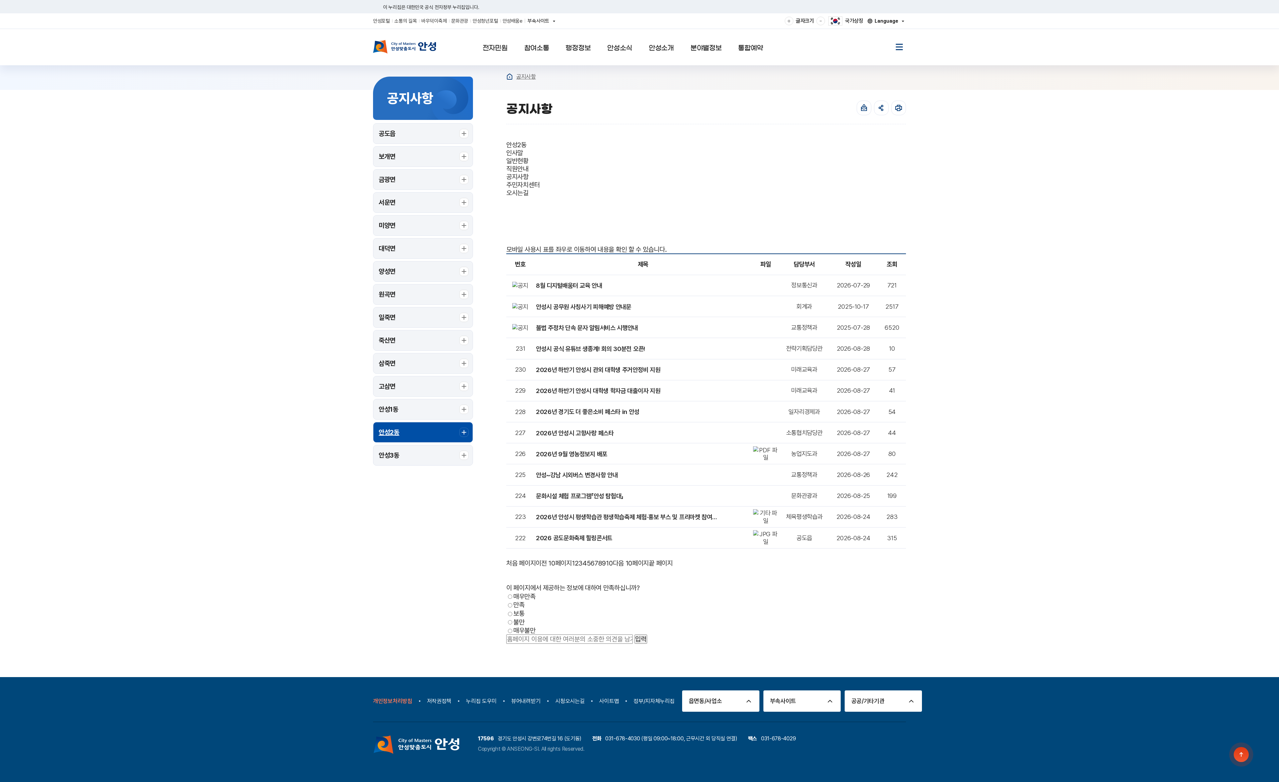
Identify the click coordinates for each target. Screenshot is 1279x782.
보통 (518, 613)
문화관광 (459, 21)
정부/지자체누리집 (654, 701)
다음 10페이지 (631, 563)
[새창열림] (898, 108)
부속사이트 (540, 23)
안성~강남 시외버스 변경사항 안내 (577, 475)
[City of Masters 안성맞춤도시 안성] (404, 47)
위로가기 (1241, 754)
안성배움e (513, 21)
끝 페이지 (661, 563)
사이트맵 (609, 701)
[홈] (509, 76)
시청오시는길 (570, 701)
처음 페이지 (521, 563)
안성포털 (381, 21)
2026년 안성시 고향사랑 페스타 (575, 433)
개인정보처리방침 (392, 701)
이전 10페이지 (554, 563)
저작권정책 (439, 701)
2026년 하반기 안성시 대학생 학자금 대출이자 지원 (598, 390)
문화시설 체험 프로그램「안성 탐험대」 (580, 496)
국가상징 (854, 21)
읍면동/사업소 (705, 700)
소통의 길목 (405, 21)
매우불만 (524, 630)
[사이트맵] (899, 47)
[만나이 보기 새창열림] (864, 108)
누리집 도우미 (481, 701)
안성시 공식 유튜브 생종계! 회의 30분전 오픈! (590, 348)
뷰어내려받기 (526, 701)
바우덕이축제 (434, 21)
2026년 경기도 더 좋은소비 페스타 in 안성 (587, 411)
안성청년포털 (485, 21)
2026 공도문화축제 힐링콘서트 (574, 538)
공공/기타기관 (868, 700)
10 (609, 563)
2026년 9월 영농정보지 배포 (571, 454)
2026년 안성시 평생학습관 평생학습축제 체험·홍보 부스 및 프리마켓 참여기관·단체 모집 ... (627, 517)
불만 (518, 622)
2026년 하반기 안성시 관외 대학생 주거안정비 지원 (598, 369)
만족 (518, 605)
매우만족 (524, 596)
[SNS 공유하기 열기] (881, 108)
